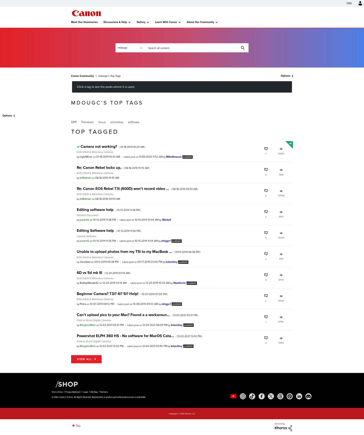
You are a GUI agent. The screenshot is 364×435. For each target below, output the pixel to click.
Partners (104, 392)
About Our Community (200, 22)
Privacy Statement (73, 392)
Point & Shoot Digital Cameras (94, 320)
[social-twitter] (271, 396)
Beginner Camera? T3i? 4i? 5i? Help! (122, 294)
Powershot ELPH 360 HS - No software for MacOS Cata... (139, 336)
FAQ (349, 3)
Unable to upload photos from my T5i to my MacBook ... (139, 251)
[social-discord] (308, 396)
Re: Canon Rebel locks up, (113, 167)
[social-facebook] (262, 396)
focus (102, 122)
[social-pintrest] (290, 396)
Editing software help (109, 209)
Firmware (87, 122)
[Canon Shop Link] (65, 383)
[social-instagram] (243, 396)
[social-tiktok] (252, 396)
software (133, 122)
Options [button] (285, 76)
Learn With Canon (166, 22)
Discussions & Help (115, 22)
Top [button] (78, 425)
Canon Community (86, 13)
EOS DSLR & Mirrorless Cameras (95, 152)
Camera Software (86, 236)
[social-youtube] (233, 396)
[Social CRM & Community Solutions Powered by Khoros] (283, 427)
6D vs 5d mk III (104, 272)
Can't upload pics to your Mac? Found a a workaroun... (137, 315)
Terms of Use (57, 392)
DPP (74, 122)
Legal (85, 392)
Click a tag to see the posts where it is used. (106, 87)
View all (84, 359)
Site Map (94, 392)
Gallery (141, 22)
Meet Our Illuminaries (84, 22)
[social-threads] (280, 396)
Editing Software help (109, 230)
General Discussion (87, 215)
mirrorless (116, 122)
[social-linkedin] (299, 396)
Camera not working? (113, 146)
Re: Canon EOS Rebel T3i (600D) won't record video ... (137, 188)
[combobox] (196, 47)
